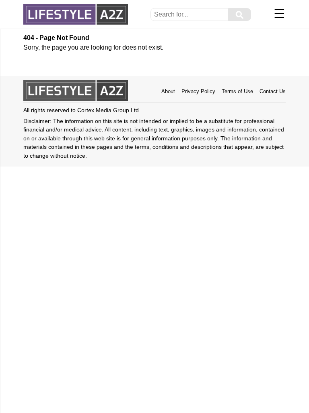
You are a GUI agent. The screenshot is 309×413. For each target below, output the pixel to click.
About (168, 91)
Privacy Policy (198, 91)
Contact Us (273, 91)
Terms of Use (237, 91)
